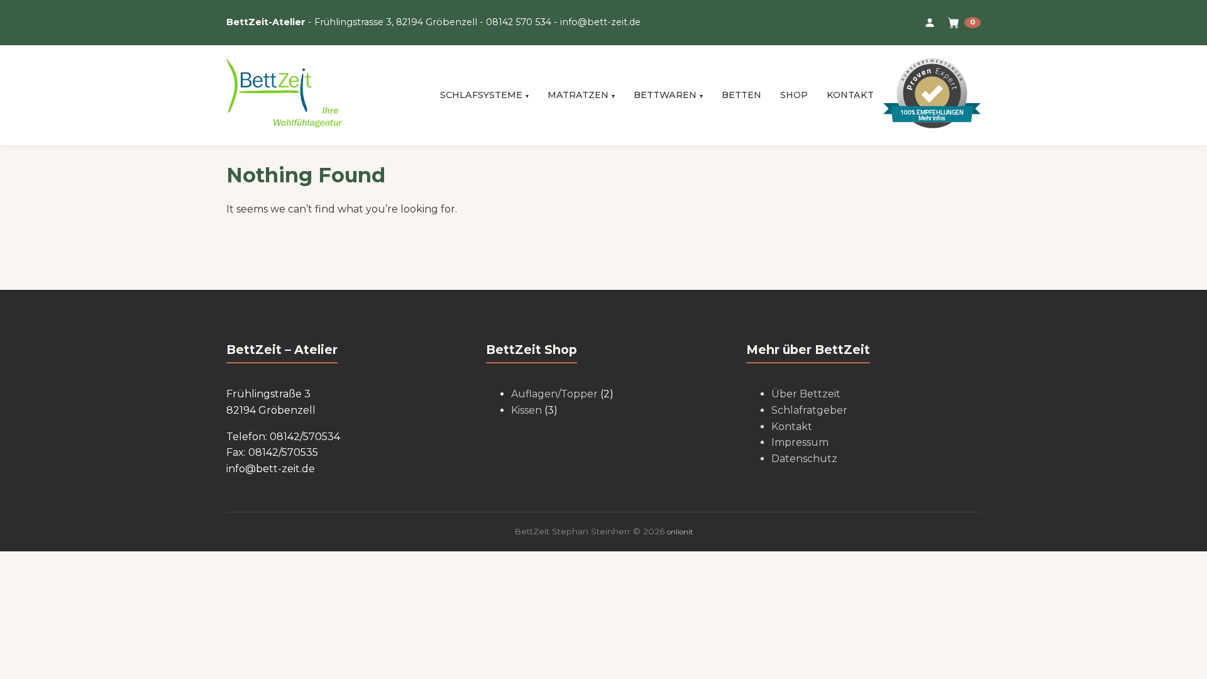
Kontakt (850, 95)
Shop (794, 95)
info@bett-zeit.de (600, 22)
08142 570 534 (518, 22)
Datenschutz (804, 459)
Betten (741, 95)
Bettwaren (665, 95)
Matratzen (578, 95)
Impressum (800, 442)
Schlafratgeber (809, 410)
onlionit (680, 531)
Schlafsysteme (481, 95)
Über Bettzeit (805, 394)
